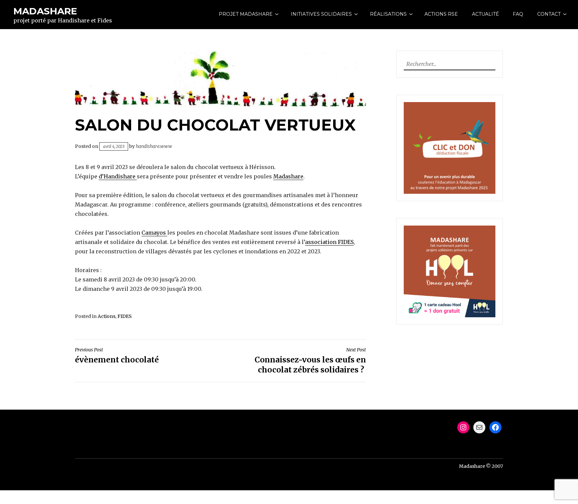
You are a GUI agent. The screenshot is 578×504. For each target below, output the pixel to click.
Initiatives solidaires (321, 14)
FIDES (124, 316)
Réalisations (388, 14)
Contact (549, 14)
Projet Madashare (246, 14)
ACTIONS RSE (441, 14)
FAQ (518, 14)
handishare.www (154, 146)
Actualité (485, 14)
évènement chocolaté (117, 355)
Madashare (45, 11)
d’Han (107, 176)
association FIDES (329, 242)
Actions (106, 316)
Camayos (154, 232)
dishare (125, 176)
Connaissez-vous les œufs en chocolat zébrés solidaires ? (310, 360)
